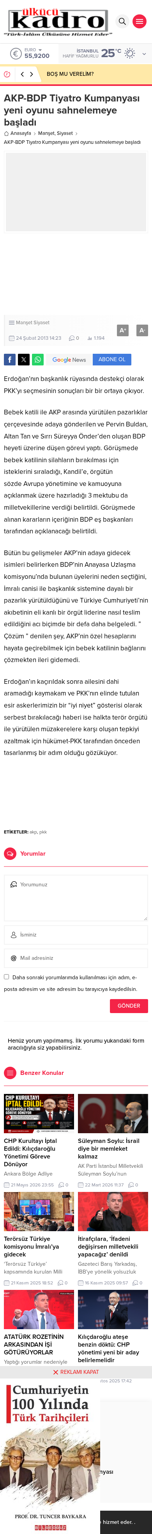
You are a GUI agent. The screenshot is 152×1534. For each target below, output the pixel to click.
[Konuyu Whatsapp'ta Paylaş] (38, 359)
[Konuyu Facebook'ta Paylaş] (10, 359)
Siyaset (65, 133)
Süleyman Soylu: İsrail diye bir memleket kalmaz (109, 1148)
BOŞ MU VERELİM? (70, 74)
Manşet (46, 133)
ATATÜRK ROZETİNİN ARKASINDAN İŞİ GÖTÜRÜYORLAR (34, 1344)
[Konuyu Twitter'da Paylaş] (24, 359)
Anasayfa (21, 133)
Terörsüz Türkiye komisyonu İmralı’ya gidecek (31, 1246)
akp (33, 832)
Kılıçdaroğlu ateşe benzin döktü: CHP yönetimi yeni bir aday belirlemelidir (108, 1348)
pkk (43, 832)
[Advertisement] (76, 274)
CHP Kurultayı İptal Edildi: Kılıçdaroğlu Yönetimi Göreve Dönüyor (30, 1152)
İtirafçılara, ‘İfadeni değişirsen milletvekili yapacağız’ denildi (108, 1246)
